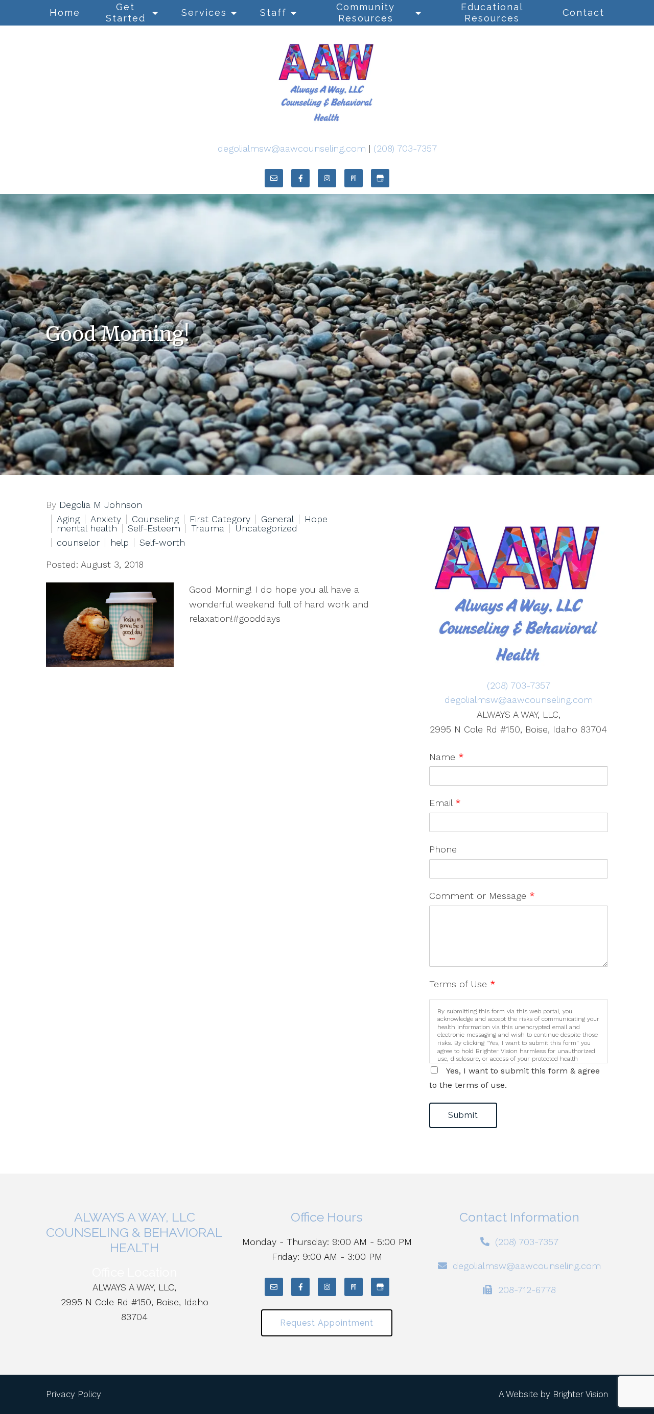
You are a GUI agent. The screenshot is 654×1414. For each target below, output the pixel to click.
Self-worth (162, 542)
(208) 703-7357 (405, 148)
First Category (220, 519)
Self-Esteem (154, 528)
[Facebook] (300, 178)
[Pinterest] (353, 178)
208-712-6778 (527, 1289)
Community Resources (365, 12)
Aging (68, 519)
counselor (78, 542)
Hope (316, 519)
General (277, 519)
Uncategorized (266, 528)
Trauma (207, 528)
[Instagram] (327, 178)
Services (204, 12)
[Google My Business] (380, 178)
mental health (87, 528)
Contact (583, 12)
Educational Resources (492, 12)
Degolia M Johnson (100, 504)
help (119, 542)
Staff (273, 12)
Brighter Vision (580, 1394)
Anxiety (105, 519)
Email (445, 802)
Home (65, 12)
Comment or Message (482, 895)
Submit (463, 1115)
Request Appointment (326, 1323)
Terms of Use (462, 984)
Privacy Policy (73, 1394)
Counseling (155, 519)
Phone (443, 849)
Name (446, 756)
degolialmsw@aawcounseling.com (292, 148)
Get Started (126, 12)
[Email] (274, 178)
